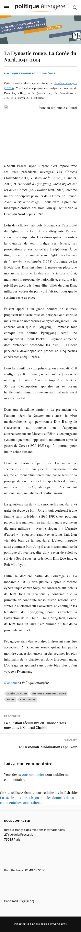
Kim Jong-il (28, 699)
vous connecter (33, 774)
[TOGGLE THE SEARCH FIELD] (74, 7)
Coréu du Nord (17, 693)
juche (11, 699)
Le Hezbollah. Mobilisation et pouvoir (48, 747)
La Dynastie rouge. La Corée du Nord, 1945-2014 (40, 56)
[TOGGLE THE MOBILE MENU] (6, 7)
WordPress (58, 924)
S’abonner (11, 682)
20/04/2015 (47, 73)
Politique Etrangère (19, 73)
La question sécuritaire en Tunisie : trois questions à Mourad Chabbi (35, 725)
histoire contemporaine (49, 693)
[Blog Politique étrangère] (40, 7)
